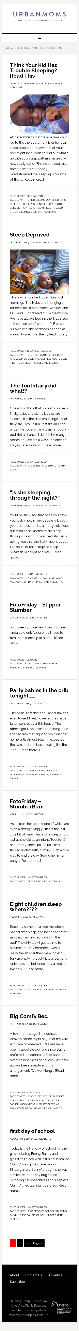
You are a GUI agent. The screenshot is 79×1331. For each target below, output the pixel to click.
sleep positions (37, 881)
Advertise (55, 1275)
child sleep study (39, 200)
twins (14, 778)
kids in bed (16, 362)
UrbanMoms (39, 17)
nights (46, 577)
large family (31, 774)
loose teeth (35, 465)
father (55, 1100)
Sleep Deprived (30, 235)
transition (17, 1108)
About (14, 1275)
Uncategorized (37, 461)
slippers (41, 667)
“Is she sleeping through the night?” (35, 495)
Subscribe (17, 1282)
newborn (34, 577)
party (44, 774)
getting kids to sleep (54, 358)
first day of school (32, 1131)
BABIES (32, 770)
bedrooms (34, 989)
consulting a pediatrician (27, 207)
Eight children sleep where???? (36, 906)
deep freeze (50, 663)
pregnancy (43, 581)
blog (52, 1096)
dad (38, 1100)
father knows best (22, 1104)
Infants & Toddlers (39, 350)
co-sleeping (31, 358)
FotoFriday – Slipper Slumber (35, 607)
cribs (40, 770)
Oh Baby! (29, 581)
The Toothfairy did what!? (33, 388)
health (49, 207)
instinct (41, 1104)
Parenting (39, 196)
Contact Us (33, 1275)
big (45, 1096)
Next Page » (34, 1243)
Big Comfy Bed (29, 1016)
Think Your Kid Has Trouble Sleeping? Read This (33, 70)
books (60, 1096)
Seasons (32, 659)
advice (32, 1096)
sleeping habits (47, 362)
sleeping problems (43, 211)
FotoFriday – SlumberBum (27, 804)
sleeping (24, 211)
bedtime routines (39, 355)
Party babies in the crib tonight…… (39, 693)
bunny (14, 1215)
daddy (46, 1100)
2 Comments (55, 242)
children (48, 989)
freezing (16, 667)
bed (39, 1096)
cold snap (34, 663)
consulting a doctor (49, 204)
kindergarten (55, 1215)
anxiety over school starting (47, 1211)
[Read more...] (33, 179)
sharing (60, 989)
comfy (31, 1100)
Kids (29, 196)
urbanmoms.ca (52, 1108)
